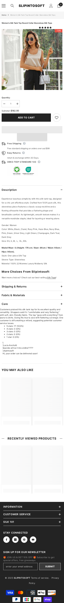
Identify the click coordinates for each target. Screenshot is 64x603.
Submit (50, 566)
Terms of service (40, 578)
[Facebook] (6, 539)
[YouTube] (33, 539)
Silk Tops (51, 277)
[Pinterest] (24, 539)
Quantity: (6, 97)
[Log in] (51, 6)
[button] (45, 27)
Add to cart (26, 117)
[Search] (12, 6)
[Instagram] (15, 539)
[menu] (4, 6)
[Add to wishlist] (57, 117)
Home (4, 15)
